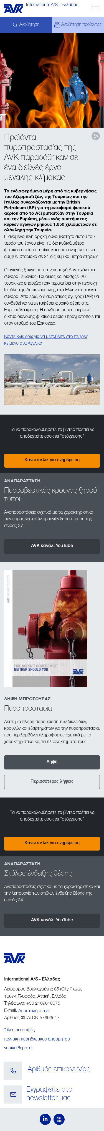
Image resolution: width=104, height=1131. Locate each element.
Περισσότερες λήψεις (52, 782)
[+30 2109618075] (13, 1071)
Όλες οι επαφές (19, 1030)
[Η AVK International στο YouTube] (59, 1119)
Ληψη (52, 762)
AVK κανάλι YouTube (52, 546)
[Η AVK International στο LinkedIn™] (45, 1119)
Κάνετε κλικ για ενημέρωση (52, 460)
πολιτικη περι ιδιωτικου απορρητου (37, 1039)
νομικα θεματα (18, 1048)
